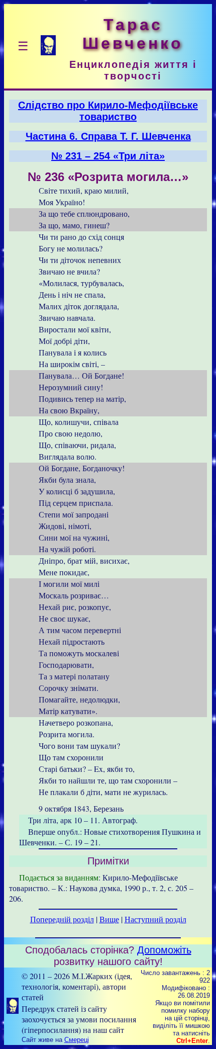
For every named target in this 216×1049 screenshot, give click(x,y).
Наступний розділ (155, 919)
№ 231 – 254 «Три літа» (108, 155)
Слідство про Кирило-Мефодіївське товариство (108, 111)
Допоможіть (164, 949)
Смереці (76, 1039)
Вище (109, 919)
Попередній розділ (62, 919)
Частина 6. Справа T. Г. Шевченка (108, 136)
